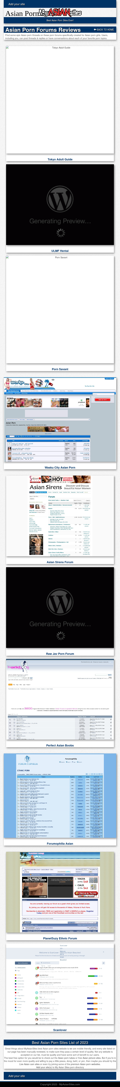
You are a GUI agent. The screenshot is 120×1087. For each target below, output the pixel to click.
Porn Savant (60, 369)
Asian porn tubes (66, 1057)
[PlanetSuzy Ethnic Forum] (60, 892)
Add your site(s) (44, 1067)
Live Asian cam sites (29, 1064)
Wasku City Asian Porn (60, 467)
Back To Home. (105, 29)
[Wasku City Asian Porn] (60, 419)
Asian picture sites (92, 1057)
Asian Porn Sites (30, 13)
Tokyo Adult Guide (60, 159)
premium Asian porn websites (85, 1064)
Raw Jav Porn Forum (60, 654)
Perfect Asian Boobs (60, 745)
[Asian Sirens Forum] (60, 516)
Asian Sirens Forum (60, 562)
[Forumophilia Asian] (60, 795)
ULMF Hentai (60, 251)
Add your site (16, 4)
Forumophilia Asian (60, 844)
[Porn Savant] (60, 309)
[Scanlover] (60, 983)
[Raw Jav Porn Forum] (60, 607)
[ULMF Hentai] (60, 204)
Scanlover (60, 1030)
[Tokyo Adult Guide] (60, 100)
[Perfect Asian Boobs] (60, 699)
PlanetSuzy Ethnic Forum (60, 938)
